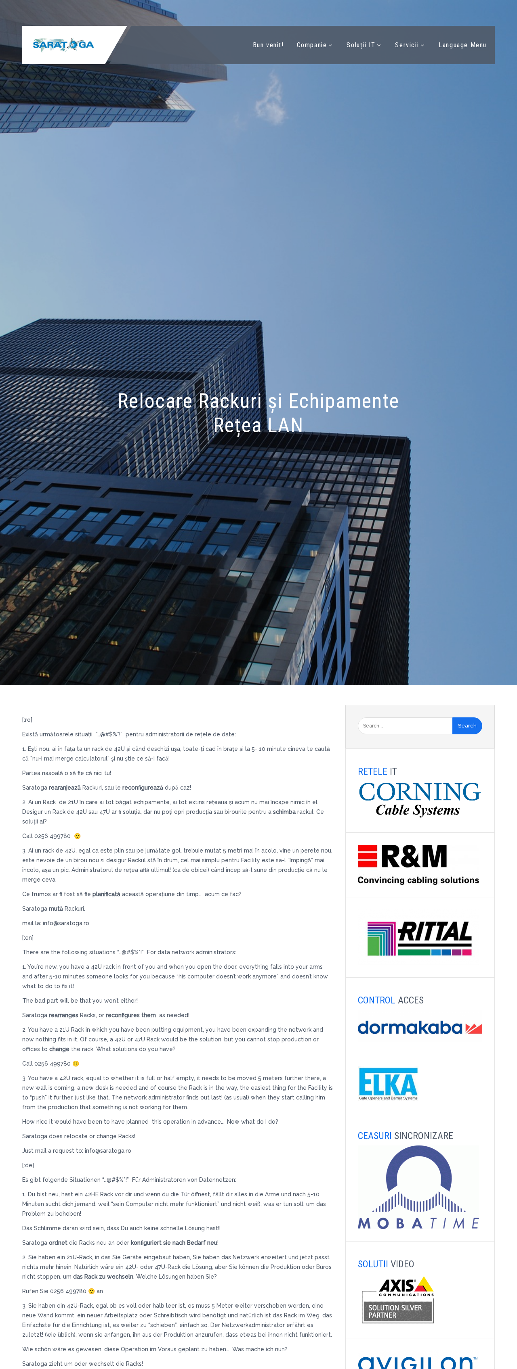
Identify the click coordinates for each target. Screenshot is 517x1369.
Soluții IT (361, 45)
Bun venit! (268, 45)
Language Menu (463, 45)
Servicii (407, 45)
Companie (312, 45)
